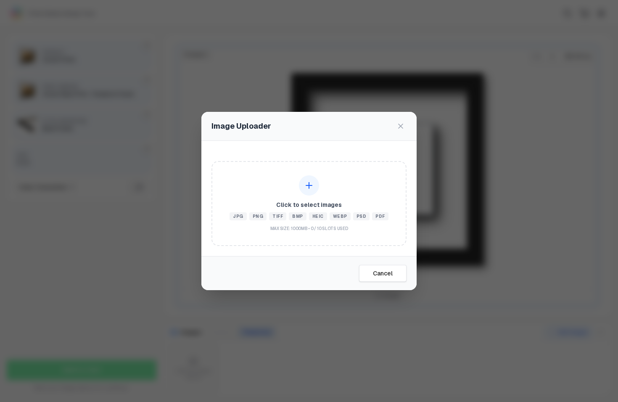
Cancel (383, 273)
